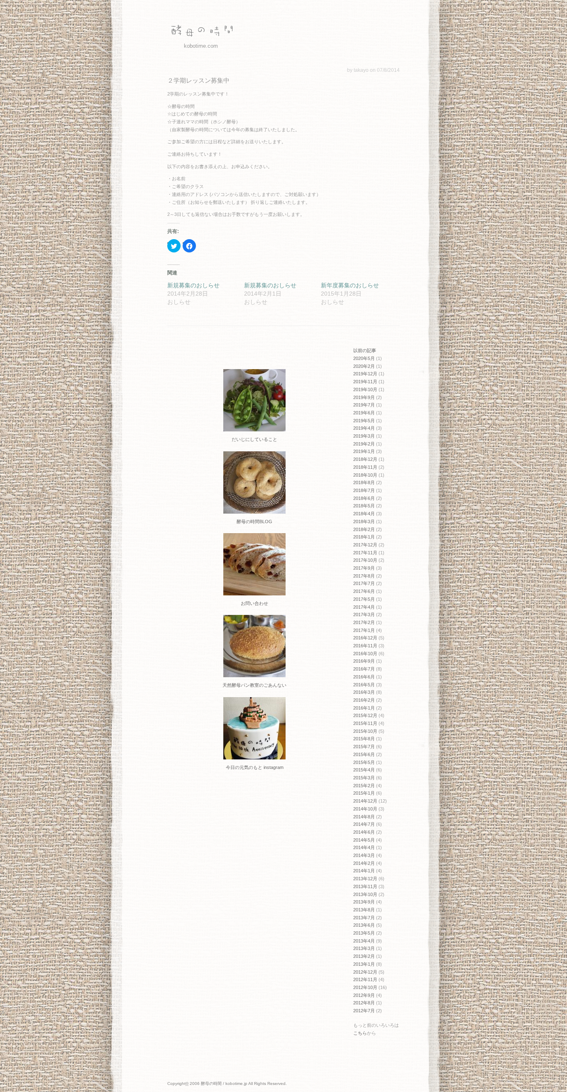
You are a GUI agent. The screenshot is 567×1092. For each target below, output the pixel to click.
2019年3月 (364, 435)
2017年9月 (364, 568)
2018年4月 (364, 513)
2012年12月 (365, 972)
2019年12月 (365, 373)
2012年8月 (364, 1002)
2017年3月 (364, 614)
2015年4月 (364, 769)
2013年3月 (364, 948)
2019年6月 (364, 412)
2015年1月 (364, 793)
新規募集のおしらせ (193, 285)
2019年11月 (365, 381)
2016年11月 (365, 645)
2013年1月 (364, 964)
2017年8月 (364, 575)
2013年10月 (365, 894)
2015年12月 (365, 715)
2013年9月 (364, 901)
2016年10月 (365, 653)
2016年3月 (364, 692)
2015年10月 (365, 731)
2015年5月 (364, 762)
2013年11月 (365, 886)
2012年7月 (364, 1010)
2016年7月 (364, 668)
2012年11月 (365, 979)
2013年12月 (365, 878)
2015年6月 (364, 754)
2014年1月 (364, 870)
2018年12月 (365, 459)
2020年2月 (364, 366)
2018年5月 (364, 505)
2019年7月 (364, 404)
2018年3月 (364, 521)
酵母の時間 (200, 31)
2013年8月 (364, 909)
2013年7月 (364, 917)
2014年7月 (364, 824)
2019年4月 (364, 428)
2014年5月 (364, 839)
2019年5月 (364, 420)
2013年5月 (364, 932)
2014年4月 (364, 847)
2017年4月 (364, 607)
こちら (360, 1033)
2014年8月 (364, 816)
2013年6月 (364, 925)
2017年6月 (364, 591)
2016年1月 (364, 707)
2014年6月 (364, 832)
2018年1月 (364, 536)
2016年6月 (364, 676)
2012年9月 (364, 995)
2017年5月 (364, 599)
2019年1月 (364, 451)
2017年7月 (364, 583)
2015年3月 (364, 777)
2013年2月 (364, 956)
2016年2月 (364, 700)
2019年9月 (364, 397)
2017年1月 (364, 630)
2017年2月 (364, 622)
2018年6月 (364, 498)
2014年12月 (365, 800)
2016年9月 (364, 661)
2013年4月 (364, 940)
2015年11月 (365, 723)
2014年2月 (364, 863)
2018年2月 (364, 529)
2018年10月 (365, 475)
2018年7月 (364, 490)
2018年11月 (365, 467)
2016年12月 (365, 637)
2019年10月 (365, 389)
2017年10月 (365, 560)
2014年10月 (365, 808)
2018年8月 (364, 482)
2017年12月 (365, 544)
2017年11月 (365, 552)
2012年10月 (365, 987)
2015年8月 (364, 738)
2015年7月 (364, 746)
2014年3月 (364, 855)
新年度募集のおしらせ (350, 285)
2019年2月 (364, 443)
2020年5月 (364, 358)
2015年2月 (364, 785)
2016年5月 (364, 684)
